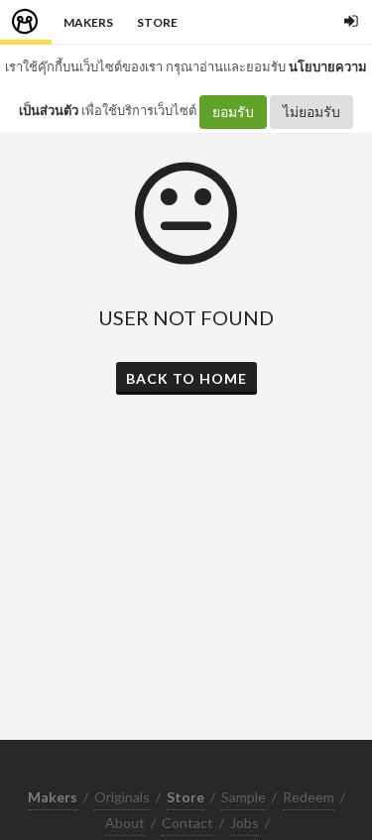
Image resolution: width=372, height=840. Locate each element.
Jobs (244, 822)
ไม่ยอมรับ (311, 111)
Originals (122, 796)
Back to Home (186, 378)
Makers (88, 22)
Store (157, 22)
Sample (243, 796)
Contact (187, 822)
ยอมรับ (233, 111)
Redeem (308, 796)
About (125, 822)
